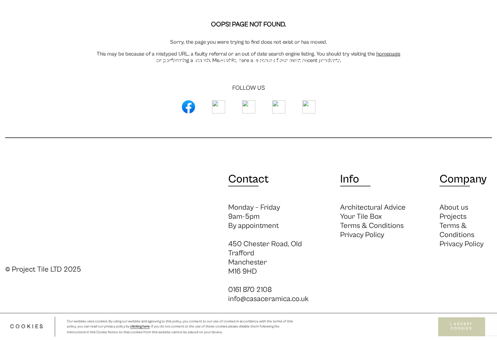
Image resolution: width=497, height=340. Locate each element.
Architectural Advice (373, 207)
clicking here (140, 327)
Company (463, 179)
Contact (248, 179)
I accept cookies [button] (461, 326)
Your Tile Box (361, 216)
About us (454, 207)
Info (202, 62)
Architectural (279, 62)
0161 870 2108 (250, 289)
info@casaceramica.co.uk (268, 299)
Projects (373, 62)
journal (331, 62)
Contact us (423, 62)
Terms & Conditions (372, 225)
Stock (231, 62)
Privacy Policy (362, 235)
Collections (162, 62)
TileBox (470, 62)
